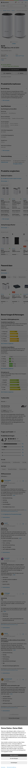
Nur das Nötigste (14, 758)
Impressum (3, 767)
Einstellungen (14, 762)
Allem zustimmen (14, 755)
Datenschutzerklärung (11, 767)
